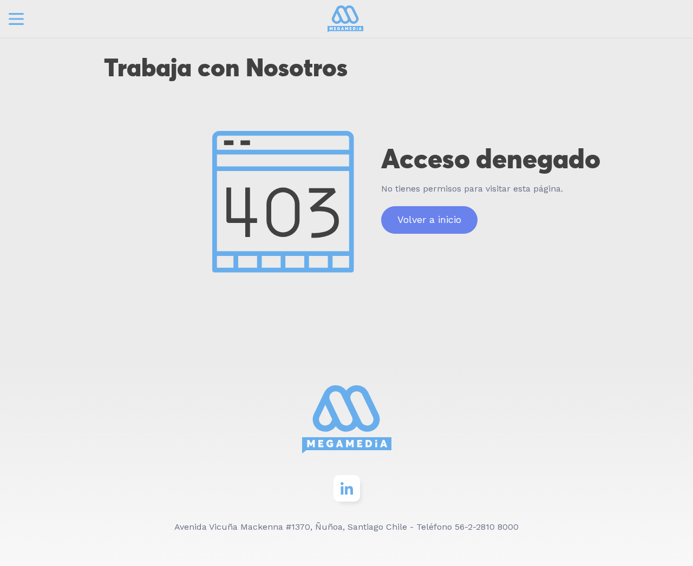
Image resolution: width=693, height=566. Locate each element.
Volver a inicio (429, 219)
